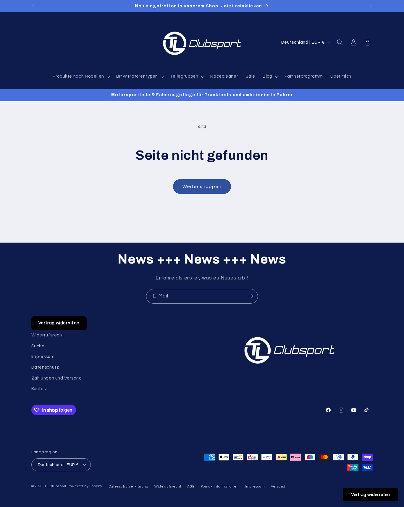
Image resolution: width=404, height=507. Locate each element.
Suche (38, 346)
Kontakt (39, 389)
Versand (278, 486)
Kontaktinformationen (220, 486)
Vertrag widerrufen (59, 323)
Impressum (43, 356)
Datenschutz (45, 367)
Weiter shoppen (202, 186)
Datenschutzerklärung (128, 486)
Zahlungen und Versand (56, 378)
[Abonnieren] (251, 296)
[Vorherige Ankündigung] (33, 6)
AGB (191, 486)
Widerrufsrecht (47, 335)
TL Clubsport (55, 486)
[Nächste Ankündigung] (370, 6)
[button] (80, 76)
